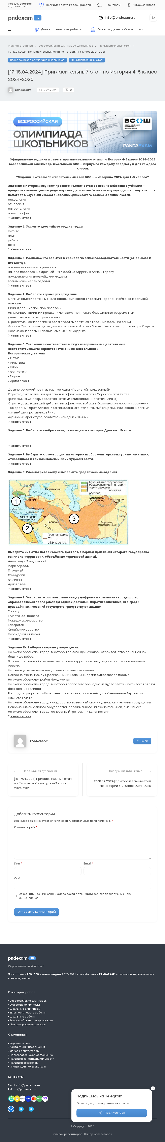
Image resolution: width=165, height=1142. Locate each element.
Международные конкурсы (28, 1024)
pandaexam (23, 89)
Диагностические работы (27, 1012)
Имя (18, 863)
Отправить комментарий (37, 911)
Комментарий (25, 827)
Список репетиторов (24, 1050)
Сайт (18, 878)
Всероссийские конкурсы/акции (31, 1020)
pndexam (23, 17)
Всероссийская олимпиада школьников (37, 59)
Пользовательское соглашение (31, 1054)
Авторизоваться (140, 6)
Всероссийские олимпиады (28, 1000)
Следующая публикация (125, 771)
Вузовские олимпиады (25, 1004)
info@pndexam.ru (120, 17)
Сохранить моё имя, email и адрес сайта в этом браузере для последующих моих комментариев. (75, 895)
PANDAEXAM (39, 741)
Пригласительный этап (87, 59)
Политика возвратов (24, 1062)
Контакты (114, 4)
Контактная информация (27, 1046)
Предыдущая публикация (40, 771)
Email (89, 863)
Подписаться (115, 1112)
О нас (99, 5)
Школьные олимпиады (25, 1008)
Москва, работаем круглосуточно (20, 5)
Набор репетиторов (98, 1134)
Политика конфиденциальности (32, 1058)
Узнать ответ (20, 218)
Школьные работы (22, 1016)
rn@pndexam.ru (25, 1089)
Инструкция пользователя (28, 1066)
